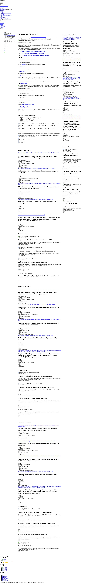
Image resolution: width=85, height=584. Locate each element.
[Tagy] (18, 415)
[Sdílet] (19, 415)
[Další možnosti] (18, 405)
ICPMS (4, 6)
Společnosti (2, 14)
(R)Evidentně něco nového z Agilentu (28, 104)
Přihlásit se (4, 19)
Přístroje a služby (3, 13)
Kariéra (1, 16)
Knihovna (2, 10)
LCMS (6, 6)
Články (1, 9)
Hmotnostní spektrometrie (26, 81)
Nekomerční (6, 15)
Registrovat (9, 19)
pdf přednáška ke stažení (24, 107)
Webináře (1, 11)
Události (4, 9)
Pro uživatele (4, 576)
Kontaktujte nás (5, 578)
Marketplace (8, 13)
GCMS (1, 6)
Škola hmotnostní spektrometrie (9, 35)
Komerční (2, 15)
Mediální (9, 15)
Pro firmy (4, 577)
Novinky (1, 8)
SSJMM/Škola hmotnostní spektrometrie (38, 37)
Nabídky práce (2, 17)
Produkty (1, 12)
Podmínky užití (5, 580)
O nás (3, 575)
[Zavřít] (0, 4)
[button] (10, 49)
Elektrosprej (24, 64)
